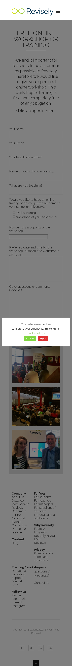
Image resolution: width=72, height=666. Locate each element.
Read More (52, 328)
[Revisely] (33, 13)
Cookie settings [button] (36, 333)
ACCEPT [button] (30, 338)
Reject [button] (43, 338)
